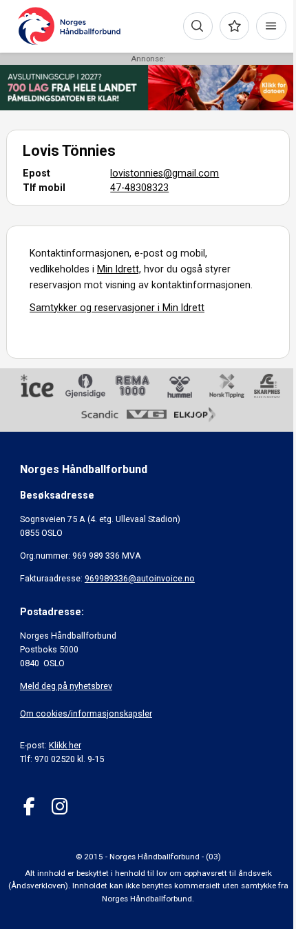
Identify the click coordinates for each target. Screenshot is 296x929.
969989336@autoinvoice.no (140, 578)
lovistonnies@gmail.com (164, 173)
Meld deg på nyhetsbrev (66, 686)
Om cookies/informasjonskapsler (86, 713)
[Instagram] (59, 806)
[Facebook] (29, 806)
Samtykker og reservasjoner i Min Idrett (117, 307)
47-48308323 (139, 187)
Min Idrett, (119, 268)
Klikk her (65, 745)
